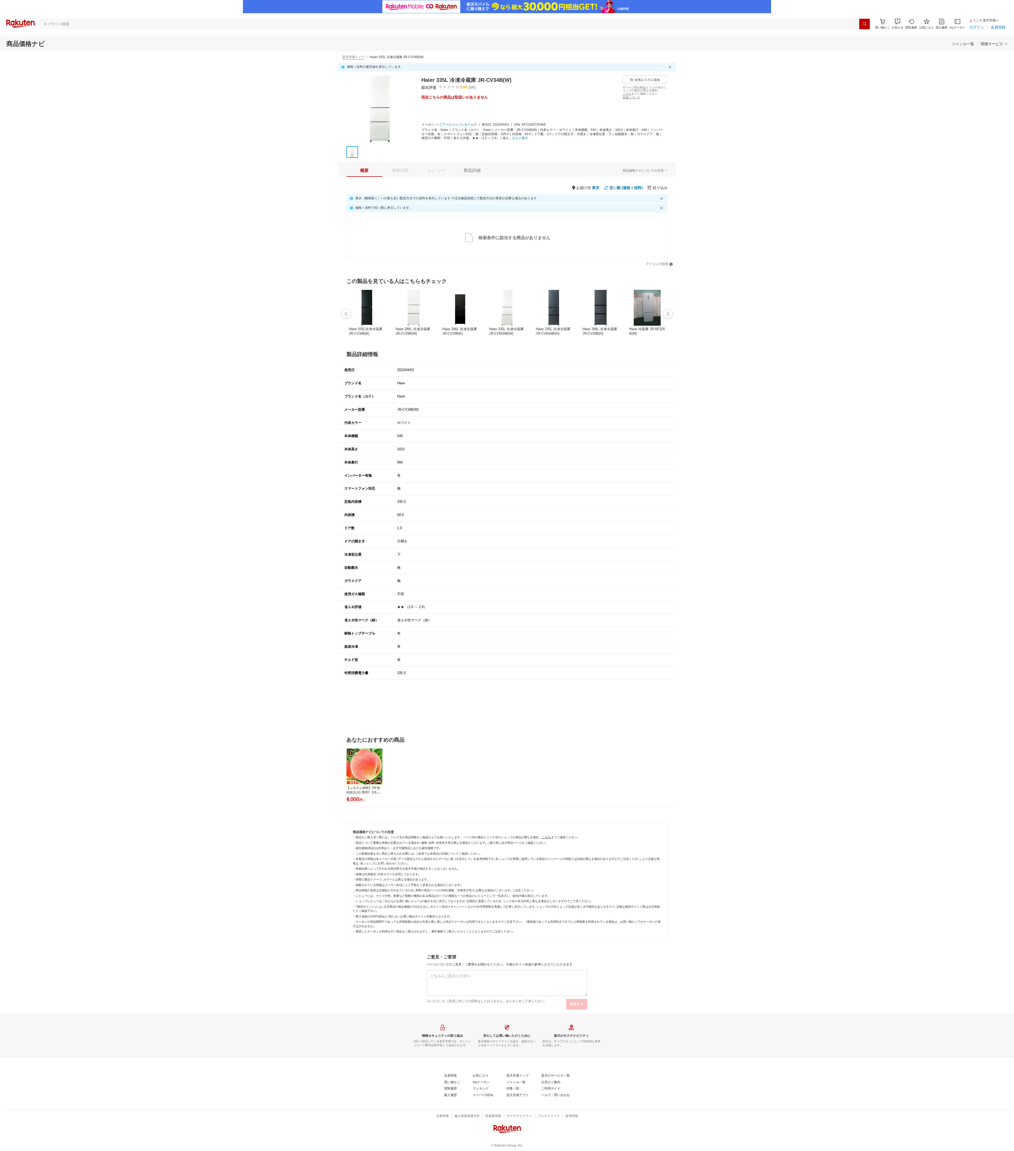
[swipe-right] (668, 314)
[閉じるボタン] (670, 67)
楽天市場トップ (353, 57)
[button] (897, 23)
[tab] (364, 170)
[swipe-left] (346, 314)
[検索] (864, 24)
